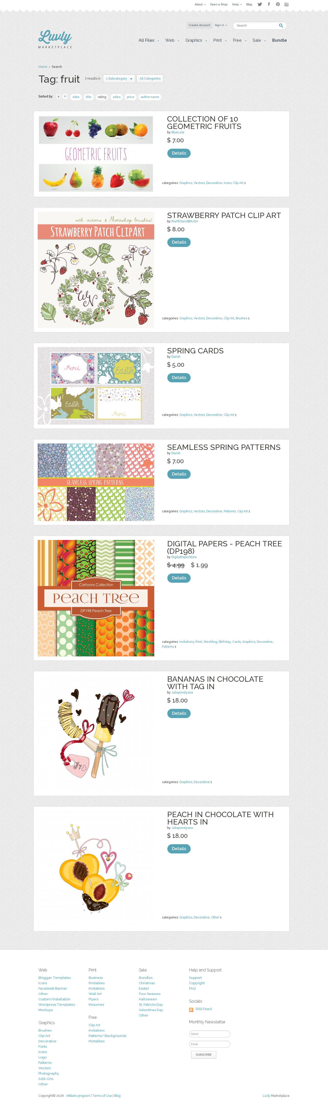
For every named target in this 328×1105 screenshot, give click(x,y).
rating (102, 97)
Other (215, 917)
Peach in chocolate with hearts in (220, 818)
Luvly (266, 1096)
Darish (175, 357)
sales (116, 97)
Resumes (96, 1004)
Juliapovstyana (182, 692)
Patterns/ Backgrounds (107, 1036)
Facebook (268, 4)
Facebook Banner (52, 988)
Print (199, 642)
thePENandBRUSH (184, 221)
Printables (97, 983)
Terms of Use (102, 1096)
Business (96, 978)
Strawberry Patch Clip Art (224, 215)
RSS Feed (204, 1009)
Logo (42, 1057)
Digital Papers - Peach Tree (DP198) (224, 547)
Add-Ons (45, 1079)
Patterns (230, 511)
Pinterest (278, 4)
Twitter (259, 4)
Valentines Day (151, 1010)
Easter (144, 988)
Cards (236, 642)
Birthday (225, 642)
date (76, 97)
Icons (227, 183)
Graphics (185, 183)
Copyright (197, 983)
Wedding (210, 642)
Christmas (147, 983)
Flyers (93, 999)
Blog (117, 1096)
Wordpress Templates (56, 1004)
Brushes (241, 318)
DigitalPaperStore (184, 557)
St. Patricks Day (151, 1004)
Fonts (42, 1046)
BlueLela (177, 132)
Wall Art (95, 994)
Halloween (148, 999)
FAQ (192, 988)
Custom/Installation (54, 999)
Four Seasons (149, 994)
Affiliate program (78, 1096)
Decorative (214, 183)
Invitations (186, 642)
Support (195, 978)
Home (42, 67)
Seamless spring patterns (224, 447)
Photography (48, 1073)
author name (150, 97)
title (88, 97)
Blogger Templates (54, 978)
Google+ (287, 4)
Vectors (199, 183)
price (130, 97)
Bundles (145, 978)
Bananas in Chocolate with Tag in (215, 683)
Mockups (45, 1010)
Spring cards (195, 350)
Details (179, 153)
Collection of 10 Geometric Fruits (204, 122)
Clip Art (238, 183)
